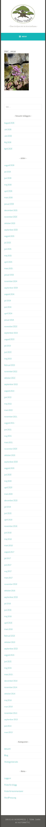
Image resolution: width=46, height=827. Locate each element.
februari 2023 (9, 365)
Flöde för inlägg (10, 785)
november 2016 (10, 584)
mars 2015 (8, 674)
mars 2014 (8, 706)
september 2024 (11, 287)
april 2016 (8, 623)
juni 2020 (7, 474)
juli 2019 (7, 507)
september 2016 (11, 597)
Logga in (7, 778)
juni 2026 (7, 178)
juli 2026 (7, 171)
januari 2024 (9, 320)
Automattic (24, 822)
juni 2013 (7, 726)
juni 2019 (7, 513)
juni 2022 (7, 397)
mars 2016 (8, 629)
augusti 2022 (9, 391)
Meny (24, 36)
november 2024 (10, 281)
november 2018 (10, 526)
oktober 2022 (9, 378)
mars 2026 (8, 197)
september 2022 (11, 384)
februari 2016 (9, 635)
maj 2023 (8, 358)
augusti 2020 (9, 468)
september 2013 (11, 719)
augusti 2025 (9, 236)
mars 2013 (8, 732)
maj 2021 (8, 436)
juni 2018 (7, 532)
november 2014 (10, 687)
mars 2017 (8, 577)
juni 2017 (7, 565)
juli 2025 (7, 242)
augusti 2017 (9, 552)
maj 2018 (8, 539)
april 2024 (8, 313)
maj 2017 (8, 571)
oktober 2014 (9, 693)
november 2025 (10, 216)
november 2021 (10, 416)
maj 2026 (8, 184)
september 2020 (11, 461)
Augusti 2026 (9, 123)
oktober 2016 (9, 590)
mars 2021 (8, 442)
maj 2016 (8, 616)
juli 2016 (7, 603)
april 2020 (8, 487)
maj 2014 (8, 700)
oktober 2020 (9, 455)
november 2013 (10, 713)
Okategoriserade (11, 762)
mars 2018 (8, 545)
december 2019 (10, 500)
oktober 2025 (9, 223)
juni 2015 (7, 661)
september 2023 (11, 333)
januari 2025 (9, 275)
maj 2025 (8, 255)
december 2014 (10, 681)
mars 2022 (8, 410)
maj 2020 (8, 481)
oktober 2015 (9, 642)
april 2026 (8, 191)
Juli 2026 (7, 129)
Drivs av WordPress (16, 819)
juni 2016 (7, 610)
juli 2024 (7, 300)
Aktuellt (7, 749)
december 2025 (10, 210)
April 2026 (8, 148)
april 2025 (8, 262)
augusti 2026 (9, 165)
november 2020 (10, 449)
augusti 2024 (9, 294)
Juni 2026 (8, 136)
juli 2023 (7, 345)
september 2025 (11, 229)
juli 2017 (7, 558)
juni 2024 (7, 307)
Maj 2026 (7, 142)
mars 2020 (8, 494)
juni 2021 (7, 429)
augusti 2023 (9, 339)
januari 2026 (9, 204)
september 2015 (11, 648)
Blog (6, 755)
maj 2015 (8, 668)
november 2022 (10, 371)
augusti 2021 (9, 423)
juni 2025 (7, 249)
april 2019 (8, 519)
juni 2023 (7, 352)
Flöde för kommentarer (13, 791)
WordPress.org (10, 797)
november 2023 (10, 326)
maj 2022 (8, 403)
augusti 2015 (9, 655)
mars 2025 (8, 268)
